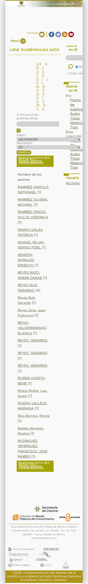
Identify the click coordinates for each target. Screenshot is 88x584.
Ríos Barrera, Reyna (33, 416)
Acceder (73, 183)
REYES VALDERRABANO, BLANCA (32, 328)
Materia (76, 123)
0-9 (38, 64)
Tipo (74, 127)
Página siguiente (31, 162)
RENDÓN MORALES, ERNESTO (26, 260)
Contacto (33, 33)
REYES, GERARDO (32, 340)
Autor (75, 114)
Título (75, 118)
